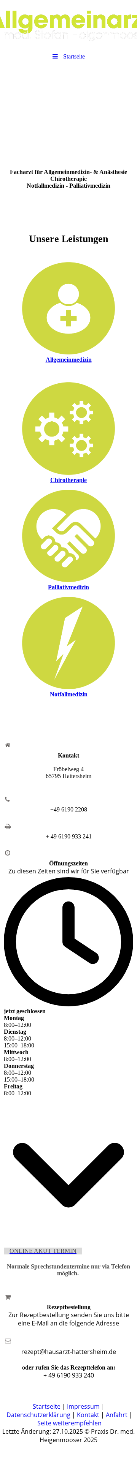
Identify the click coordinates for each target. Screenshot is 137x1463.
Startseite (47, 1406)
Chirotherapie (68, 480)
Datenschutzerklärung (38, 1415)
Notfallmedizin (69, 694)
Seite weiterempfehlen (69, 1423)
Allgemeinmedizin (69, 359)
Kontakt (88, 1415)
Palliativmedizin (68, 587)
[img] (68, 24)
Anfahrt (117, 1415)
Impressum (83, 1406)
